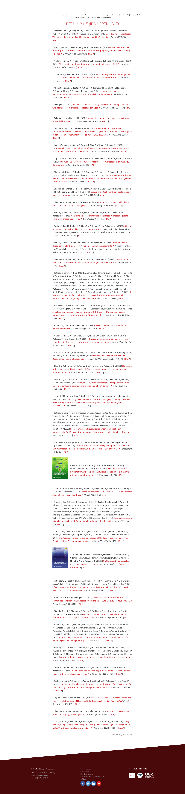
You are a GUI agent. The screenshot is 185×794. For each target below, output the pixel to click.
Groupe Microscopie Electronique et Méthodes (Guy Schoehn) (107, 15)
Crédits (83, 779)
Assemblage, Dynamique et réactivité (69, 15)
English (172, 5)
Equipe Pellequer (138, 15)
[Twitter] (88, 783)
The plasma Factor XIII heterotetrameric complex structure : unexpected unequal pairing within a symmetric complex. (99, 471)
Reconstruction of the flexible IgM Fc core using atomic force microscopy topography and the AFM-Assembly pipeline (91, 50)
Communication (92, 5)
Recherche (63, 5)
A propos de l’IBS (49, 5)
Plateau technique (76, 5)
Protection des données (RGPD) (92, 776)
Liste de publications (81, 17)
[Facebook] (82, 783)
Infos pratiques (86, 769)
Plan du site (84, 771)
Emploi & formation (109, 5)
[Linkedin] (93, 783)
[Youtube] (99, 783)
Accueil (41, 15)
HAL (55, 40)
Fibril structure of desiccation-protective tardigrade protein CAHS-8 (89, 64)
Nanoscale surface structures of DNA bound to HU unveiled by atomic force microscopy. (92, 369)
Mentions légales (86, 774)
